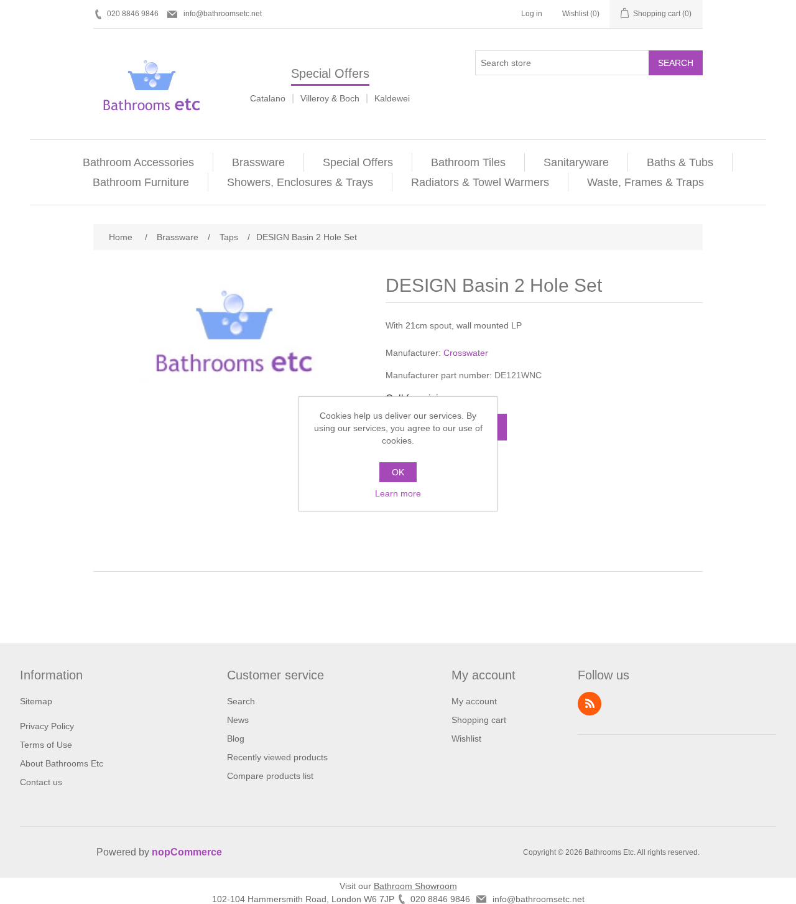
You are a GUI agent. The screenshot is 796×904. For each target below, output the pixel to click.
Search (675, 63)
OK (398, 472)
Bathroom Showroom (415, 886)
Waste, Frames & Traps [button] (645, 182)
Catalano (267, 98)
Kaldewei (392, 98)
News (238, 720)
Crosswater (465, 353)
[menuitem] (138, 162)
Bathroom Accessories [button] (138, 162)
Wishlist (466, 738)
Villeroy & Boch (329, 98)
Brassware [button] (258, 162)
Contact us (41, 782)
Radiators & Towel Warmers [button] (480, 182)
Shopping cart (478, 720)
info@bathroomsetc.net (222, 13)
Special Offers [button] (358, 162)
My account (474, 701)
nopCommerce (187, 852)
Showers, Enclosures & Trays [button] (300, 182)
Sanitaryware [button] (576, 162)
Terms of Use (46, 745)
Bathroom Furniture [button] (141, 182)
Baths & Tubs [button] (680, 162)
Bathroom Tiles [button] (468, 162)
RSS (589, 703)
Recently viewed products (277, 757)
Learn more (398, 493)
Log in (531, 13)
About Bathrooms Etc (61, 763)
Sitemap (36, 701)
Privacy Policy (47, 726)
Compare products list (270, 776)
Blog (235, 738)
